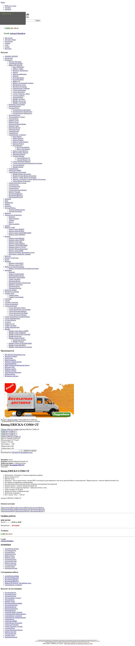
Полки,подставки (11, 290)
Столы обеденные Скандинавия (19, 309)
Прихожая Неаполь (11, 608)
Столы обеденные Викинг (21, 161)
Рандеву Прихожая (15, 62)
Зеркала (15, 72)
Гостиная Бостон (10, 592)
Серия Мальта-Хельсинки (17, 172)
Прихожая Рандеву (15, 288)
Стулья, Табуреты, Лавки (21, 94)
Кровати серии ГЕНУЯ (16, 240)
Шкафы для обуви (19, 99)
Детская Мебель (10, 208)
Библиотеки (9, 202)
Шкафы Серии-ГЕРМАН (17, 333)
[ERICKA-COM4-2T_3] (9, 435)
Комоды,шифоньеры (19, 74)
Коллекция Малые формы (17, 124)
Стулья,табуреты (10, 320)
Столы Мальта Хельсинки (21, 181)
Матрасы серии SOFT (16, 265)
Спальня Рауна (14, 188)
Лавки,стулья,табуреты (20, 151)
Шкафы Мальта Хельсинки (22, 174)
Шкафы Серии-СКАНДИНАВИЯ (20, 343)
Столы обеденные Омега (17, 308)
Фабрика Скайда (10, 369)
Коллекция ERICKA (15, 193)
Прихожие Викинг (19, 154)
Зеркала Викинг (18, 140)
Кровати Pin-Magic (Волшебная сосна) (21, 252)
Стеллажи (8, 299)
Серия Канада (13, 168)
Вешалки (8, 213)
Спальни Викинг (18, 156)
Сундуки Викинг (18, 165)
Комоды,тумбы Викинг (20, 142)
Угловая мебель (18, 97)
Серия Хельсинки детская (17, 183)
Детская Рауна (13, 119)
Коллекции (8, 60)
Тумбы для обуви (14, 279)
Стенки (7, 300)
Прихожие (8, 270)
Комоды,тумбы (10, 227)
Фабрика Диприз (10, 370)
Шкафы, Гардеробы (19, 103)
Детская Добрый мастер (17, 210)
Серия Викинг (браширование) (15, 617)
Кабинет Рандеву (14, 192)
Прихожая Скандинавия (17, 277)
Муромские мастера (11, 376)
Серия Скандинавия (11, 624)
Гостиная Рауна (14, 108)
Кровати (15, 76)
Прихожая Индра (14, 127)
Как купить (8, 38)
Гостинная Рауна (10, 550)
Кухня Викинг (17, 145)
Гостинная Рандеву (11, 605)
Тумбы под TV (10, 324)
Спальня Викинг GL (24, 160)
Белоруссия (8, 358)
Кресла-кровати (14, 224)
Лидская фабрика (10, 363)
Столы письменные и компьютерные (17, 317)
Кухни (7, 259)
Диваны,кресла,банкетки (13, 215)
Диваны (11, 220)
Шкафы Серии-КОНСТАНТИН (19, 334)
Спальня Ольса (14, 185)
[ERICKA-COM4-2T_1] (9, 431)
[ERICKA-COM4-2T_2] (9, 433)
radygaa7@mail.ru (17, 33)
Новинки (8, 199)
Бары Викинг (17, 136)
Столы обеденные (19, 92)
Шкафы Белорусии (15, 336)
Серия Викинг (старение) (17, 135)
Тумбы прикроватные (12, 327)
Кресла (11, 222)
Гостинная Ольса (14, 115)
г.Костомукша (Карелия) (13, 372)
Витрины (8, 206)
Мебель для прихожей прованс (23, 83)
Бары (6, 201)
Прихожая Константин (16, 275)
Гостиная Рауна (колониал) (22, 110)
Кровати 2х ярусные (11, 258)
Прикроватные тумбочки (21, 88)
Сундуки (8, 322)
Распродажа (9, 41)
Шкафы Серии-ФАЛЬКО (17, 345)
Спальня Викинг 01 (23, 158)
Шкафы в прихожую (16, 284)
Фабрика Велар (10, 374)
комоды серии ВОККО (16, 229)
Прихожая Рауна (14, 129)
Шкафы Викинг (18, 167)
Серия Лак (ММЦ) (15, 170)
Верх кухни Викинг (23, 149)
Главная (7, 43)
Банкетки (12, 217)
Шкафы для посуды (19, 101)
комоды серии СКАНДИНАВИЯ (20, 233)
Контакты (8, 48)
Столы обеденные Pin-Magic (18, 313)
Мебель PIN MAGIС (15, 65)
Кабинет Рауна (14, 122)
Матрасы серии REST (16, 263)
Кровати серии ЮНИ (16, 251)
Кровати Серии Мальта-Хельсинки (24, 176)
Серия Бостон (13, 133)
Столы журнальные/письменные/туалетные (27, 163)
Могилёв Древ (10, 367)
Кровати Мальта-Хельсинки (18, 249)
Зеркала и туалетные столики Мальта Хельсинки (29, 179)
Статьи (7, 47)
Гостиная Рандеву (15, 106)
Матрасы (8, 261)
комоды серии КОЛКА (16, 231)
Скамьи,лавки (9, 293)
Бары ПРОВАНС (18, 67)
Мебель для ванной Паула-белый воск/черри (24, 268)
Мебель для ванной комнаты (14, 267)
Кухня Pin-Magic (18, 79)
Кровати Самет (14, 126)
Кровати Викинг (18, 144)
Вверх (3, 2)
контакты (8, 9)
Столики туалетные (11, 302)
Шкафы (7, 329)
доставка (8, 7)
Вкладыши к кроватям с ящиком (20, 254)
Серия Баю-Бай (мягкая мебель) (15, 614)
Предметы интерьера (20, 86)
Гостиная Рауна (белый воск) (22, 111)
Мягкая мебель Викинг (20, 152)
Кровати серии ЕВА (15, 242)
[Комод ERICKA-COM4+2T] (11, 429)
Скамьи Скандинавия (16, 297)
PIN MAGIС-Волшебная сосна (15, 354)
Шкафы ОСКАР (18, 341)
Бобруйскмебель (10, 360)
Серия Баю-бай (14, 131)
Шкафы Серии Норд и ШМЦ (18, 331)
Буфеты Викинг (18, 138)
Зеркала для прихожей (16, 274)
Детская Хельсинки (15, 211)
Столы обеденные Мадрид (18, 190)
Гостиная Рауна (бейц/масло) (22, 113)
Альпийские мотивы (16, 63)
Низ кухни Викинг (23, 147)
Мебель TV (16, 81)
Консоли (8, 256)
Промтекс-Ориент (11, 356)
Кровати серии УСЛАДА (17, 247)
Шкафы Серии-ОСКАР (17, 338)
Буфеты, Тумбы (18, 69)
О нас (7, 45)
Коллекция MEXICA (16, 195)
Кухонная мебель (18, 78)
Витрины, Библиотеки (20, 70)
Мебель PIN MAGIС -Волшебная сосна (18, 583)
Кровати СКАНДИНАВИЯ (18, 245)
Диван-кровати (14, 218)
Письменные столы (19, 85)
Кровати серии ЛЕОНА (17, 243)
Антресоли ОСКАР (19, 340)
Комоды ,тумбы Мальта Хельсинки (24, 177)
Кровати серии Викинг (16, 238)
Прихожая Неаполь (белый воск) (20, 283)
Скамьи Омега (13, 295)
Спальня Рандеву (14, 186)
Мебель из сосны (10, 6)
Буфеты (7, 204)
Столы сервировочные (12, 318)
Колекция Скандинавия (17, 104)
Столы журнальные (19, 90)
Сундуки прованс (19, 95)
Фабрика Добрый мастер (13, 362)
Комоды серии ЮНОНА (17, 234)
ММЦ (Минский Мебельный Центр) (17, 365)
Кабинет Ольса (14, 120)
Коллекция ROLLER (16, 197)
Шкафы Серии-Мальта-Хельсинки (20, 347)
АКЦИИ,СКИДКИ (11, 56)
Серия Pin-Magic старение (13, 612)
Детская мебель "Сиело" (17, 117)
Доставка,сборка (10, 40)
